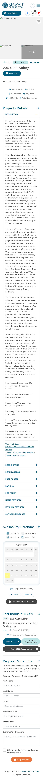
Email (5, 701)
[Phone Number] (32, 5)
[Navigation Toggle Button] (38, 5)
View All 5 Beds (12, 444)
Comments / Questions (13, 732)
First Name (8, 681)
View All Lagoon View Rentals (20, 452)
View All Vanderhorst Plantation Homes (19, 448)
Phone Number (10, 711)
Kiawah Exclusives (30, 771)
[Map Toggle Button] (27, 13)
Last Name (8, 691)
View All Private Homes (16, 455)
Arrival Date (8, 722)
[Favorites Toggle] (38, 13)
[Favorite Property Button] (38, 21)
